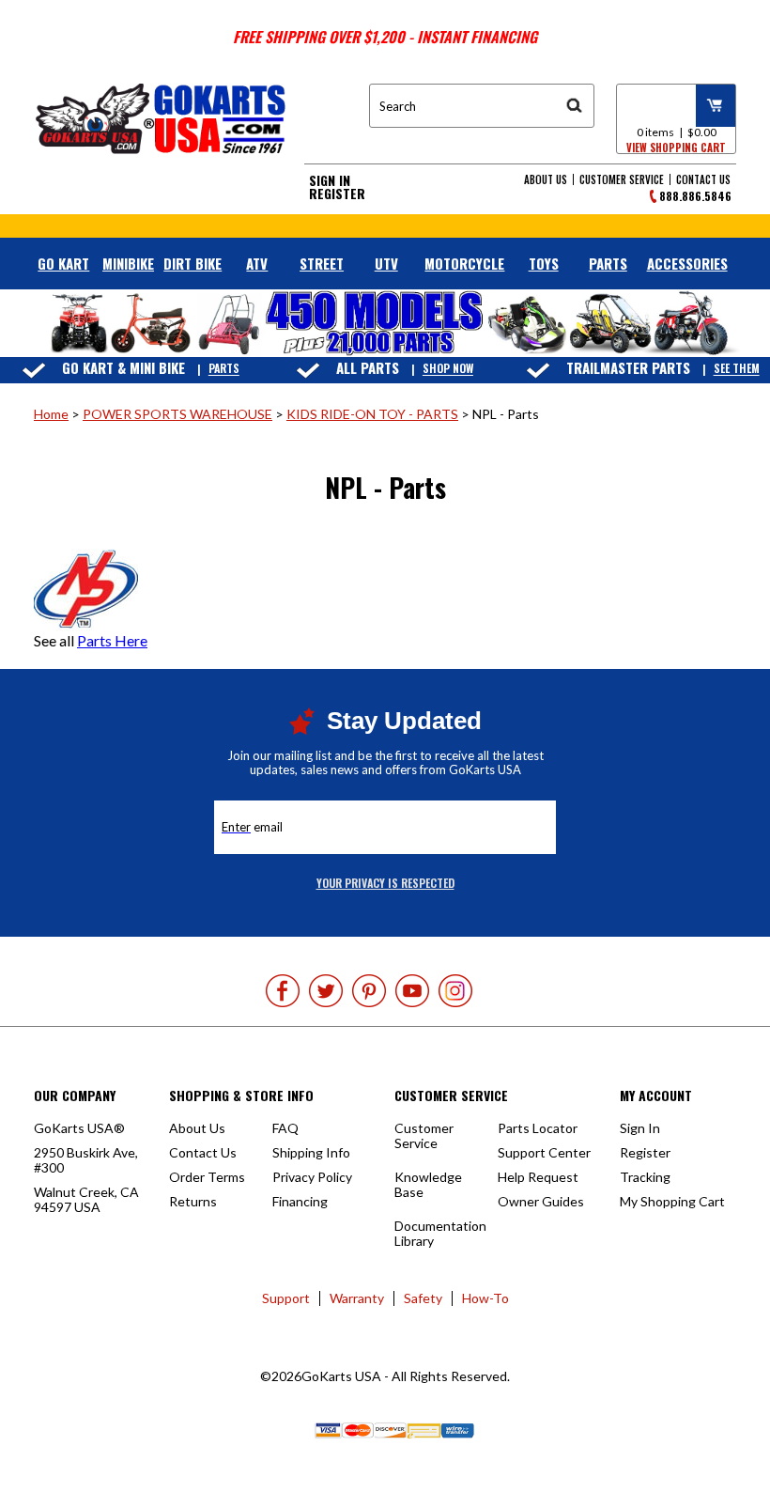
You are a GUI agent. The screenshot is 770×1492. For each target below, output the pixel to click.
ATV (257, 263)
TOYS (544, 263)
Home (51, 414)
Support (286, 1298)
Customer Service (621, 179)
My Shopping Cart (672, 1201)
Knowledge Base (428, 1184)
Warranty (357, 1298)
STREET (322, 263)
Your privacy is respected (385, 883)
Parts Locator (538, 1128)
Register (337, 193)
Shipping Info (311, 1152)
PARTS (608, 263)
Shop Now (448, 369)
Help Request (538, 1177)
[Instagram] (455, 990)
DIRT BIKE (192, 263)
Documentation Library (440, 1233)
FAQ (285, 1128)
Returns (193, 1201)
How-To (485, 1298)
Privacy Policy (312, 1177)
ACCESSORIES (687, 263)
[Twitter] (326, 990)
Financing (300, 1201)
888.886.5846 (695, 196)
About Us (545, 179)
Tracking (645, 1177)
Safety (423, 1298)
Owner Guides (541, 1201)
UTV (386, 263)
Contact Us (703, 179)
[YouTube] (412, 990)
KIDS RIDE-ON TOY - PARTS (372, 414)
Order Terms (207, 1177)
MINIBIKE (128, 263)
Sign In (329, 180)
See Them (737, 369)
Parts (223, 369)
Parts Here (112, 640)
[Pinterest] (369, 990)
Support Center (544, 1152)
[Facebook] (283, 990)
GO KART (63, 263)
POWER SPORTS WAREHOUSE (177, 414)
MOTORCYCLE (464, 263)
